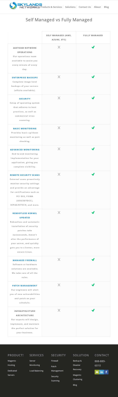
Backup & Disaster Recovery (77, 365)
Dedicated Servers (12, 372)
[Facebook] (106, 372)
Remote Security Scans (25, 175)
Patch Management (24, 285)
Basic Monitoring (25, 128)
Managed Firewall (25, 260)
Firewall (54, 360)
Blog (75, 385)
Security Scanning (55, 378)
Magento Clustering (77, 377)
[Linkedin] (101, 372)
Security (24, 98)
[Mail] (97, 372)
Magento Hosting (12, 362)
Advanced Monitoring (25, 149)
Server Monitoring (35, 362)
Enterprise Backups (25, 77)
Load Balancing (36, 370)
